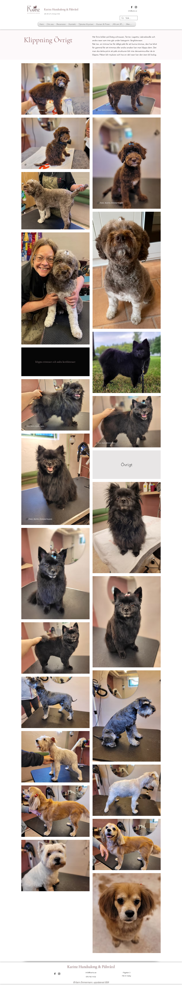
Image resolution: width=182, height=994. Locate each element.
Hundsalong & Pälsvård (64, 9)
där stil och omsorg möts (52, 14)
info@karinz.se (132, 11)
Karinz (47, 9)
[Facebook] (131, 7)
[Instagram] (136, 7)
